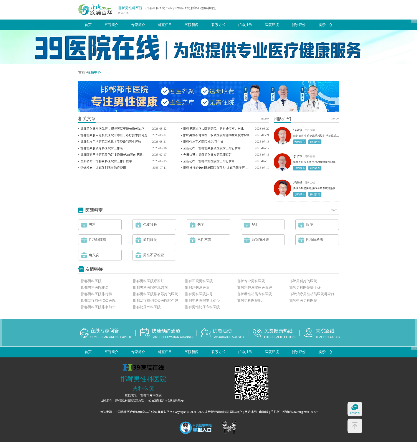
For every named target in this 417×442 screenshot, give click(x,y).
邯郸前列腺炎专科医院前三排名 (101, 148)
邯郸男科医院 (91, 281)
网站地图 (251, 412)
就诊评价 (299, 25)
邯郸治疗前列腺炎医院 (98, 300)
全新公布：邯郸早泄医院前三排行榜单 (209, 161)
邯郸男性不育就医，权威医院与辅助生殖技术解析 (216, 135)
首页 (88, 25)
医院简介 (111, 25)
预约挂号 (300, 141)
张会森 (297, 130)
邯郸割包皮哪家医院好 (254, 287)
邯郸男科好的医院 (303, 281)
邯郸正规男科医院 (199, 281)
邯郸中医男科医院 (303, 300)
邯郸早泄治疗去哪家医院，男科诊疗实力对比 (213, 128)
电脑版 (263, 412)
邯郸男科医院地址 (251, 300)
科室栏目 (165, 25)
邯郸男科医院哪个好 (305, 287)
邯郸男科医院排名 (95, 287)
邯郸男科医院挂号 (199, 294)
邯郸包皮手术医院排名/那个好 (203, 141)
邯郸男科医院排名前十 (98, 307)
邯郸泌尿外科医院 (147, 307)
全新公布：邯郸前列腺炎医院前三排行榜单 (212, 148)
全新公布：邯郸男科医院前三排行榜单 (106, 161)
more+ (265, 118)
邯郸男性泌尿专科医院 (202, 307)
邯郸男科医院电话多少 (202, 300)
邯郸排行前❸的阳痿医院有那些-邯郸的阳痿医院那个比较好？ (224, 167)
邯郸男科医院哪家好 (148, 281)
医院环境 (272, 25)
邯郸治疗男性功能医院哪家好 (311, 294)
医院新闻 (192, 25)
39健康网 (106, 412)
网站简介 (236, 412)
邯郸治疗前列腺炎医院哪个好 (155, 300)
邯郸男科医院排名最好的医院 (155, 294)
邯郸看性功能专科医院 (254, 294)
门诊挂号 (245, 25)
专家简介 (138, 25)
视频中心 (325, 25)
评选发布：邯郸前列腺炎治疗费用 (103, 167)
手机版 (275, 412)
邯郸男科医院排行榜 (96, 294)
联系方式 (218, 25)
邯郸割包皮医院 (197, 287)
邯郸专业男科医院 (251, 281)
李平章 (297, 156)
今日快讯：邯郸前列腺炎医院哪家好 (207, 154)
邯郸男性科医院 (130, 8)
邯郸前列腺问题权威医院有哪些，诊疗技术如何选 (113, 135)
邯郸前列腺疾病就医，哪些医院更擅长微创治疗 (112, 128)
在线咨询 (315, 141)
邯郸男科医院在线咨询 (150, 287)
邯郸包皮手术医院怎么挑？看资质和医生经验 (110, 141)
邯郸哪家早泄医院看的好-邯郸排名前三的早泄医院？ (115, 154)
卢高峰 (297, 182)
